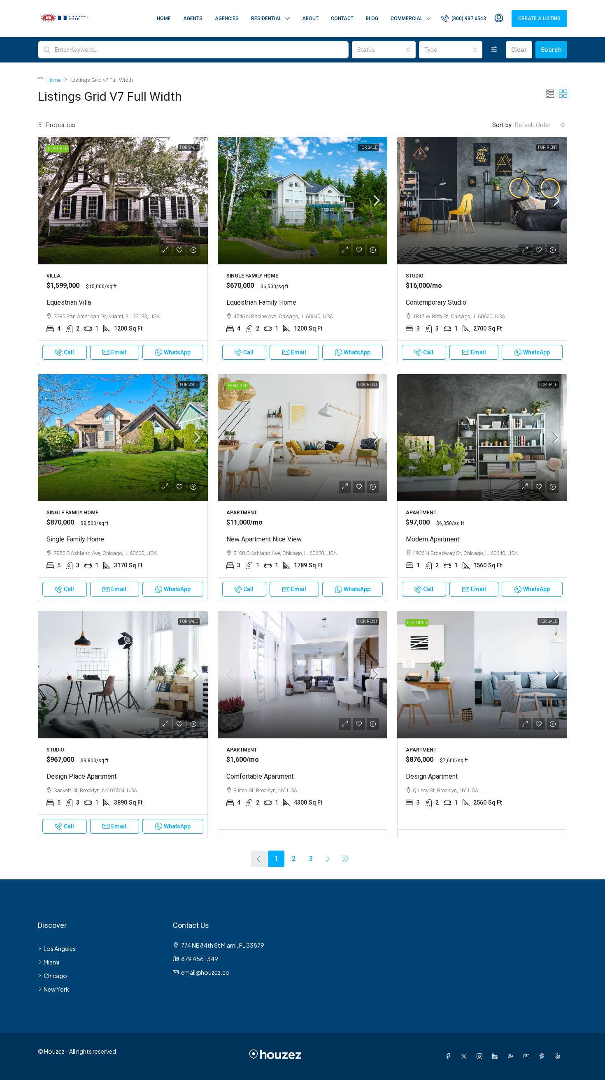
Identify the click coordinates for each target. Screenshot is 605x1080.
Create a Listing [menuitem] (539, 18)
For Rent (547, 147)
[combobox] (383, 49)
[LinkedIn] (496, 1056)
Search (551, 49)
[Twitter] (465, 1056)
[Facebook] (449, 1056)
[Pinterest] (543, 1056)
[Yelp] (559, 1056)
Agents (192, 18)
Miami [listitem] (51, 962)
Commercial (407, 18)
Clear (519, 49)
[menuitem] (463, 18)
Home (164, 18)
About (310, 18)
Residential (266, 18)
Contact (342, 18)
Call (69, 352)
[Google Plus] (512, 1056)
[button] (550, 94)
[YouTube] (528, 1056)
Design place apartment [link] (81, 776)
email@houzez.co (205, 972)
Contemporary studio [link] (436, 302)
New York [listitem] (56, 989)
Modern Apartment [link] (432, 539)
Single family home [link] (75, 539)
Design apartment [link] (432, 776)
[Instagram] (481, 1056)
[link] (123, 200)
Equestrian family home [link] (261, 302)
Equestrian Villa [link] (69, 302)
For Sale (189, 147)
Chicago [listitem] (55, 975)
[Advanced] (494, 49)
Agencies (227, 18)
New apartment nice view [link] (264, 539)
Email (118, 352)
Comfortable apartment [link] (259, 776)
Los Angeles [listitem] (60, 948)
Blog (372, 18)
